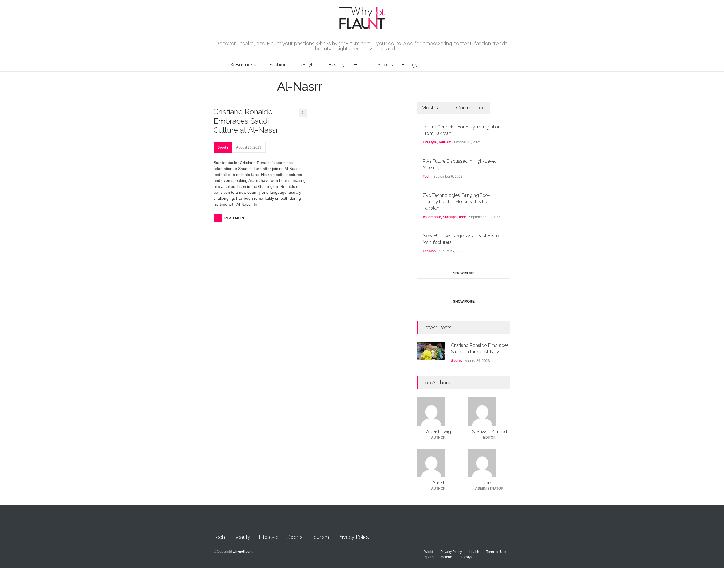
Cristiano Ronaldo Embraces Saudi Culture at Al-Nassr (246, 120)
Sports (385, 65)
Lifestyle (305, 65)
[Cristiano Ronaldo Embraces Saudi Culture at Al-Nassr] (431, 351)
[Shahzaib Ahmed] (489, 411)
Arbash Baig (438, 431)
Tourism (444, 142)
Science (447, 557)
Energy (409, 65)
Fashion (278, 65)
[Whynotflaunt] (362, 26)
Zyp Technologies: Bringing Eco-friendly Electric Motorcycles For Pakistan (456, 202)
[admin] (489, 463)
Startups (450, 217)
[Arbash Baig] (438, 411)
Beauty (336, 65)
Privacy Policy (353, 537)
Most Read (434, 108)
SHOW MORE (464, 273)
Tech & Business (237, 65)
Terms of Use (496, 552)
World (428, 552)
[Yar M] (438, 463)
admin (489, 482)
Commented (470, 108)
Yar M (438, 482)
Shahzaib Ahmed (489, 431)
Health (361, 65)
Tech (426, 176)
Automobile (432, 217)
